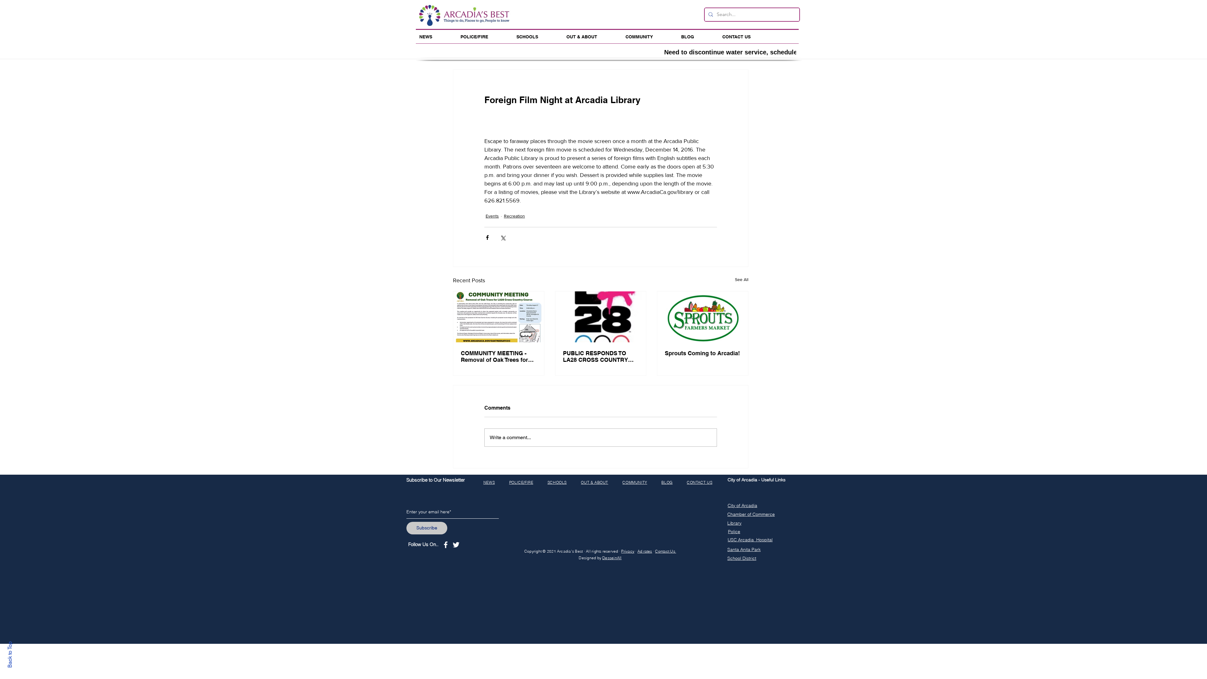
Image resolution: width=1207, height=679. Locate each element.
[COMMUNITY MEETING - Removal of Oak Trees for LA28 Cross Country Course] (498, 316)
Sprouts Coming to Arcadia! (702, 353)
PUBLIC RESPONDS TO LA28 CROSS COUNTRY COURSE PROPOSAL (595, 356)
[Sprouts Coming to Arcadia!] (702, 316)
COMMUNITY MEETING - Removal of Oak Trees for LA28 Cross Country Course (494, 356)
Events (492, 215)
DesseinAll (611, 557)
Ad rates (644, 551)
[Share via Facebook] (487, 237)
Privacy (627, 551)
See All (741, 279)
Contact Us (665, 551)
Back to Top (10, 654)
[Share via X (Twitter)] (503, 237)
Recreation (514, 215)
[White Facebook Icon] (445, 544)
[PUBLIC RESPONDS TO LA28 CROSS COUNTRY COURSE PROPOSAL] (600, 316)
